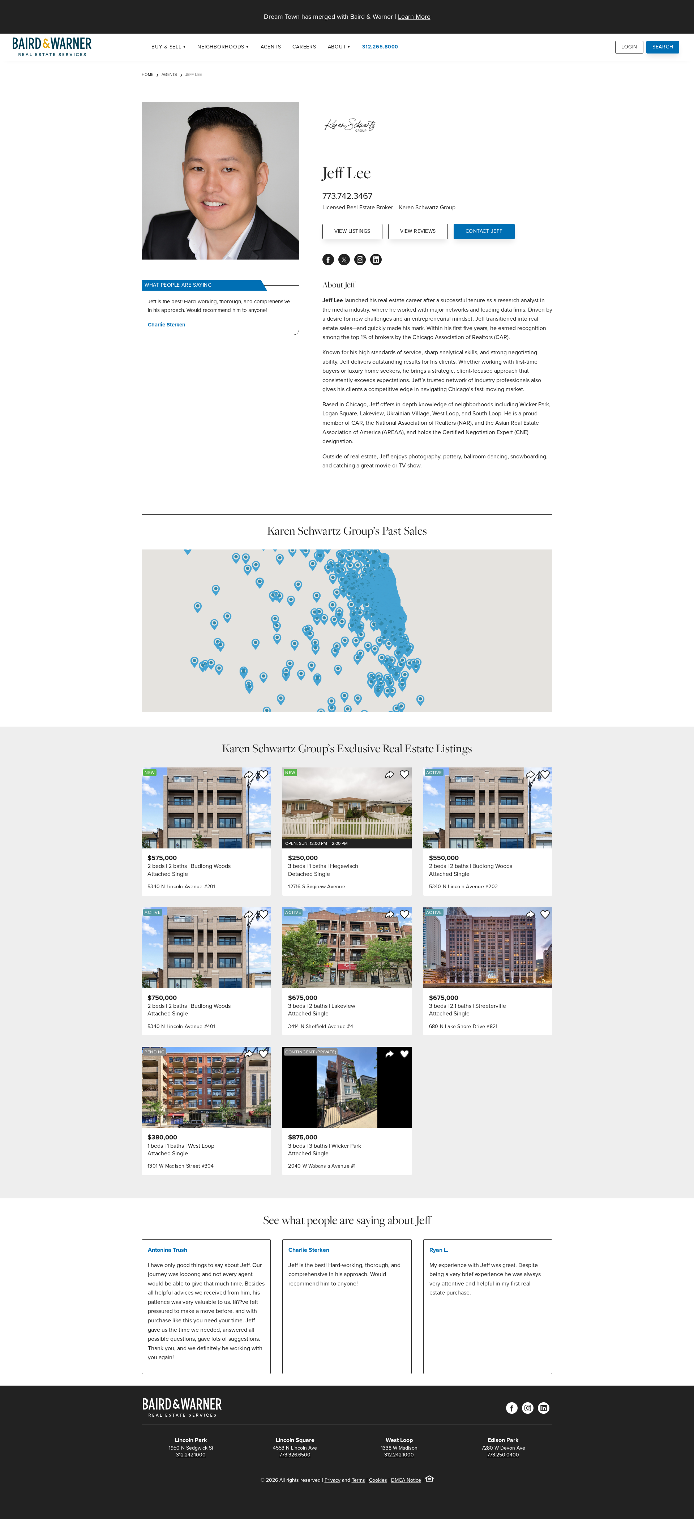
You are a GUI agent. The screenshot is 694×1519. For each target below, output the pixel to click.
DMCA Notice (406, 1480)
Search (662, 47)
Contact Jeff (484, 231)
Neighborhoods (220, 47)
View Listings (352, 231)
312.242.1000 (191, 1455)
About (337, 47)
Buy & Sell (166, 47)
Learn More (414, 16)
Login (629, 47)
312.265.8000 (380, 47)
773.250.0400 (503, 1455)
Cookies (378, 1480)
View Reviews (418, 231)
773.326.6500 (294, 1455)
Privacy (332, 1480)
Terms (358, 1480)
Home (147, 74)
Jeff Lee (193, 74)
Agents (271, 47)
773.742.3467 (347, 195)
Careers (304, 47)
